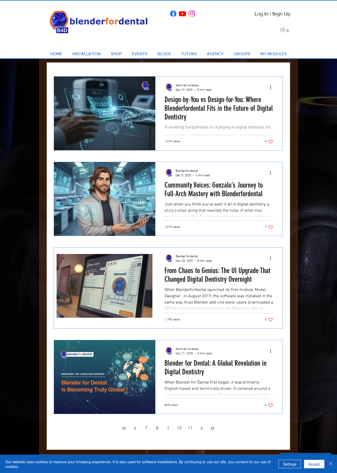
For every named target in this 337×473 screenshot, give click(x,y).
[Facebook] (173, 13)
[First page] (124, 428)
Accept (314, 464)
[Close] (331, 464)
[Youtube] (182, 13)
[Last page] (212, 428)
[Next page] (201, 428)
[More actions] (272, 87)
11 (190, 428)
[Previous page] (135, 428)
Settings (289, 464)
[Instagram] (191, 13)
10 (179, 428)
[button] (285, 29)
